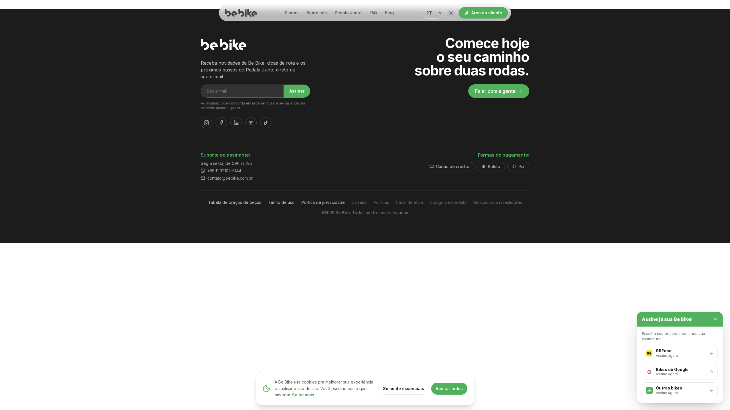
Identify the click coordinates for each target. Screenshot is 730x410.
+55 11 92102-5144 (224, 170)
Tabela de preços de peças (234, 202)
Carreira (359, 202)
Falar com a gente (495, 91)
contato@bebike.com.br (230, 178)
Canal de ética (409, 202)
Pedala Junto (348, 12)
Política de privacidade (323, 202)
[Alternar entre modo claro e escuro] (451, 13)
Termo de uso (281, 202)
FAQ (373, 12)
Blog (389, 12)
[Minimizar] (716, 319)
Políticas (381, 202)
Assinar (297, 91)
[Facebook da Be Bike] (221, 122)
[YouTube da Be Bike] (251, 122)
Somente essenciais (403, 388)
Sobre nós (317, 12)
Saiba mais (303, 394)
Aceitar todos (449, 388)
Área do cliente (486, 12)
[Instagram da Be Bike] (206, 122)
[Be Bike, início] (241, 13)
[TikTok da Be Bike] (265, 122)
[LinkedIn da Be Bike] (236, 122)
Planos (292, 12)
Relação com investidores (497, 202)
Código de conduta (448, 202)
